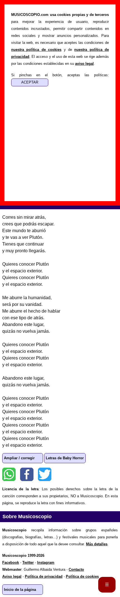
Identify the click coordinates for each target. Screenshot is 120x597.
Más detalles (96, 544)
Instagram (45, 562)
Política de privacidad (44, 576)
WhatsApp (9, 474)
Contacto (76, 569)
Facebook (26, 474)
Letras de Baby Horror (65, 458)
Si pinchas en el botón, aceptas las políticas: (60, 75)
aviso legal (84, 63)
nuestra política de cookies (36, 49)
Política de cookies (82, 576)
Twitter (44, 474)
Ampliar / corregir (19, 458)
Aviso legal (11, 576)
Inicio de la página (20, 590)
